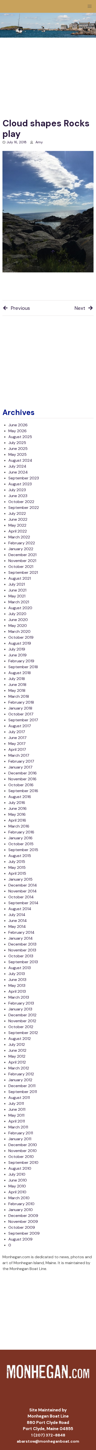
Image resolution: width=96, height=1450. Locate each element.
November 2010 (22, 1150)
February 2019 (21, 661)
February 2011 (20, 1133)
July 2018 (16, 678)
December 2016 (22, 773)
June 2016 (17, 808)
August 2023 (20, 484)
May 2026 (17, 430)
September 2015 (23, 849)
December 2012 (22, 1015)
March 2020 (19, 631)
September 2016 (23, 790)
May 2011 (16, 1115)
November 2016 (22, 779)
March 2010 (19, 1197)
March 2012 (18, 1068)
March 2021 (18, 602)
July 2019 (16, 649)
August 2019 (19, 643)
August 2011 (19, 1097)
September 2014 (23, 902)
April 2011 (16, 1121)
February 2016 (21, 832)
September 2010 (23, 1162)
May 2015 (17, 867)
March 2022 (19, 537)
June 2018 (17, 684)
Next (80, 308)
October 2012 (20, 1026)
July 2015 (16, 861)
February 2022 (21, 543)
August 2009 (20, 1239)
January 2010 (20, 1209)
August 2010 (19, 1168)
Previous (20, 308)
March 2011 (18, 1127)
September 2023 (23, 478)
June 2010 (17, 1180)
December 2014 (22, 885)
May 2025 (17, 454)
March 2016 (18, 826)
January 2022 (20, 548)
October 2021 (20, 566)
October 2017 (20, 714)
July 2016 (16, 802)
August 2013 (19, 967)
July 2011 (16, 1103)
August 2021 (19, 578)
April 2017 (17, 749)
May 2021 (16, 596)
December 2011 (21, 1085)
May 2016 (17, 814)
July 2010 (16, 1174)
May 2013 (16, 985)
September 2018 (23, 666)
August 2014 (19, 908)
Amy (39, 142)
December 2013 (22, 944)
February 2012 (21, 1074)
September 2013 (23, 961)
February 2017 (21, 761)
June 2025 (18, 448)
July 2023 (17, 489)
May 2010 (17, 1186)
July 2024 (17, 466)
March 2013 (18, 997)
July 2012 (16, 1044)
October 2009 (21, 1227)
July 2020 (17, 613)
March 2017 (18, 755)
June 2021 (17, 590)
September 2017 (23, 720)
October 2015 (20, 843)
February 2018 (21, 702)
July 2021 (16, 584)
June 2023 (17, 495)
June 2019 (17, 655)
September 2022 (23, 507)
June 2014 (17, 920)
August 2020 (20, 607)
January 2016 (20, 838)
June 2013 (17, 979)
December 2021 (22, 554)
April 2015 (17, 873)
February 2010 (21, 1203)
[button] (89, 6)
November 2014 (22, 891)
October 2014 (21, 897)
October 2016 (20, 784)
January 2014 (20, 938)
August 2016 (19, 796)
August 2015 (19, 855)
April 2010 (17, 1192)
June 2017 (17, 737)
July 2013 (16, 973)
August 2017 (19, 725)
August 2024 (20, 460)
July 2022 (17, 513)
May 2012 (16, 1056)
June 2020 (18, 619)
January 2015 (20, 879)
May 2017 (17, 743)
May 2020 (17, 625)
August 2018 (19, 672)
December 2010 (22, 1144)
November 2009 (23, 1221)
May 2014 (17, 926)
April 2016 (17, 820)
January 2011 (19, 1138)
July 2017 (16, 731)
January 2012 (20, 1079)
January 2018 (20, 708)
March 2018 (18, 696)
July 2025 (17, 442)
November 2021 (22, 560)
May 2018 (16, 690)
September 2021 (23, 572)
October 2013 (20, 956)
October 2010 (21, 1156)
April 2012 (17, 1062)
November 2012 (22, 1020)
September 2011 (22, 1091)
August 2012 (19, 1038)
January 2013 (20, 1009)
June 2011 (16, 1109)
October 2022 (21, 501)
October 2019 (20, 637)
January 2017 (20, 767)
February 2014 (21, 932)
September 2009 (24, 1233)
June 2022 (17, 519)
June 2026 (18, 425)
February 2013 (21, 1003)
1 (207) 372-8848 (48, 1435)
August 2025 (20, 436)
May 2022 (17, 525)
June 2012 (17, 1050)
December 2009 (23, 1215)
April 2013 (17, 991)
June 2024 (18, 472)
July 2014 (16, 914)
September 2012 (23, 1032)
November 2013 (22, 950)
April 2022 (17, 531)
